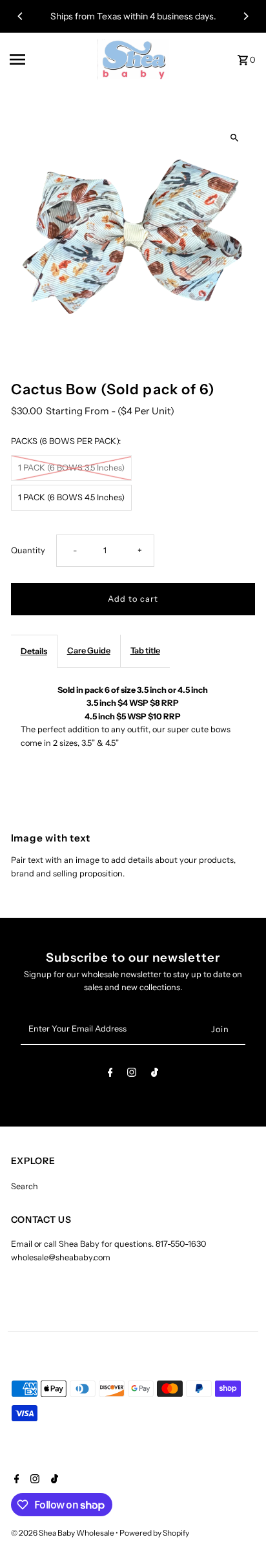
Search (24, 1186)
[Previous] (20, 16)
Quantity (28, 550)
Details (34, 651)
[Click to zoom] (234, 137)
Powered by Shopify (154, 1533)
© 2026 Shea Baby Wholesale (63, 1533)
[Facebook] (110, 1074)
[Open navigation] (49, 59)
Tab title (145, 650)
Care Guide (88, 650)
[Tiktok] (154, 1074)
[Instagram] (131, 1074)
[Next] (245, 16)
